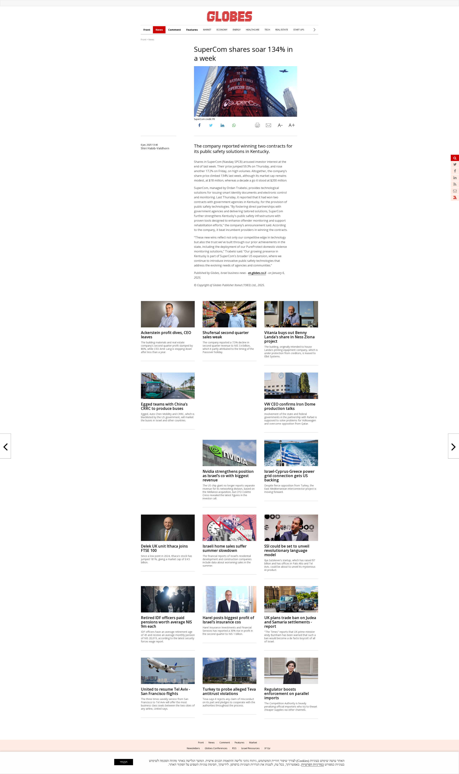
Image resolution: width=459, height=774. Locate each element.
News (159, 29)
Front (146, 29)
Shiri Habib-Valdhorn (155, 148)
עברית (267, 748)
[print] (257, 126)
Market (253, 742)
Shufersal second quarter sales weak (226, 334)
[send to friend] (268, 126)
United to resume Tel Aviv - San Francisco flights (165, 691)
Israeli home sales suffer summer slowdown (225, 548)
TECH (267, 29)
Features (192, 29)
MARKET (207, 29)
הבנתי (123, 762)
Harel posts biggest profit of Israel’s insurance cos (228, 619)
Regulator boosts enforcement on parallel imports (286, 693)
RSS (234, 748)
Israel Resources (250, 748)
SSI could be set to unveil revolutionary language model (286, 550)
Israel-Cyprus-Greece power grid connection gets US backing (289, 475)
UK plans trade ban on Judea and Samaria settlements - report (290, 622)
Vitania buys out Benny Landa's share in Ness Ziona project (289, 337)
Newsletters (193, 748)
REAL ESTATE (281, 29)
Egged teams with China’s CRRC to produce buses (164, 406)
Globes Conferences (216, 748)
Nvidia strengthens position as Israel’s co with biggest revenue (228, 475)
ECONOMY (222, 29)
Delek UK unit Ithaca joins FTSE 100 (164, 548)
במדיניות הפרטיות (312, 764)
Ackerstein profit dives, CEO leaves (166, 334)
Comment (174, 29)
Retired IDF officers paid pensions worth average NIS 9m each (166, 622)
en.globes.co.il (257, 273)
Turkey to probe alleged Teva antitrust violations (229, 691)
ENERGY (237, 29)
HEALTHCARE (252, 29)
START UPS (298, 29)
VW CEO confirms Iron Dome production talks (289, 406)
